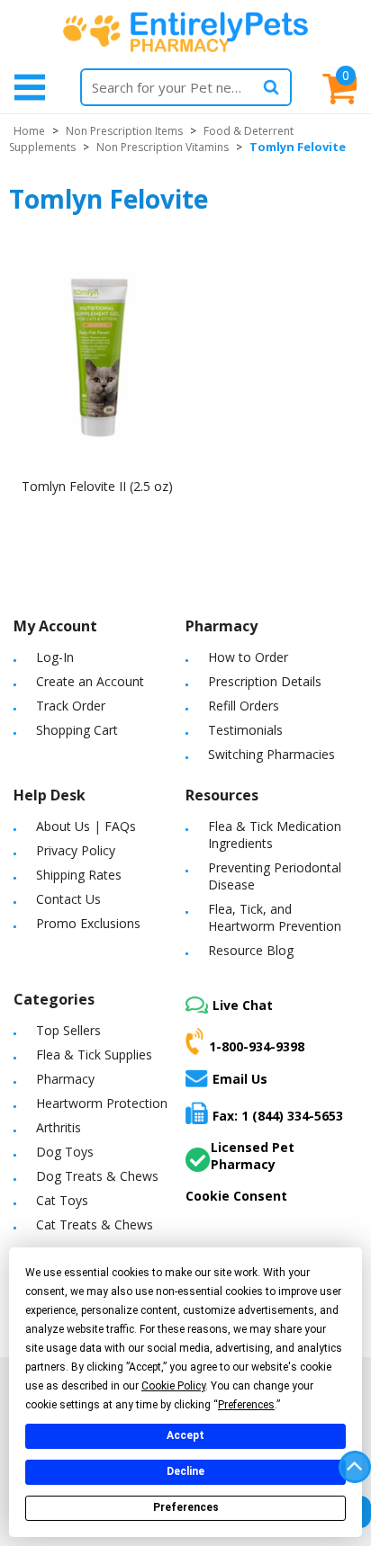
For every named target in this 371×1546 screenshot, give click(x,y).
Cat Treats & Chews (94, 1224)
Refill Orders (243, 705)
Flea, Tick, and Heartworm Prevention (274, 917)
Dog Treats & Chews (97, 1175)
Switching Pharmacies (271, 754)
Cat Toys (62, 1200)
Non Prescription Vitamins (162, 147)
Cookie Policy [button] (173, 1386)
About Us (63, 826)
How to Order (248, 657)
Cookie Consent (236, 1195)
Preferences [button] (246, 1405)
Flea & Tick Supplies (94, 1054)
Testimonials (245, 729)
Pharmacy (65, 1078)
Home (29, 131)
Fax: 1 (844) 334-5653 (278, 1115)
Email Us (240, 1078)
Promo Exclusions (88, 923)
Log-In (55, 657)
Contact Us (68, 898)
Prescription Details (264, 681)
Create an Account (90, 681)
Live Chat (243, 1005)
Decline (185, 1471)
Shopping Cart (77, 729)
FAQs (120, 826)
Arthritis (58, 1127)
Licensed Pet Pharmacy (252, 1156)
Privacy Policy (75, 850)
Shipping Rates (79, 874)
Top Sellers (68, 1030)
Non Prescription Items (124, 131)
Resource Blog (251, 950)
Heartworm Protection (101, 1103)
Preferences (186, 1507)
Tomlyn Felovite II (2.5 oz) (97, 486)
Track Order (70, 705)
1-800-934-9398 (256, 1046)
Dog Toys (65, 1151)
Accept (185, 1435)
